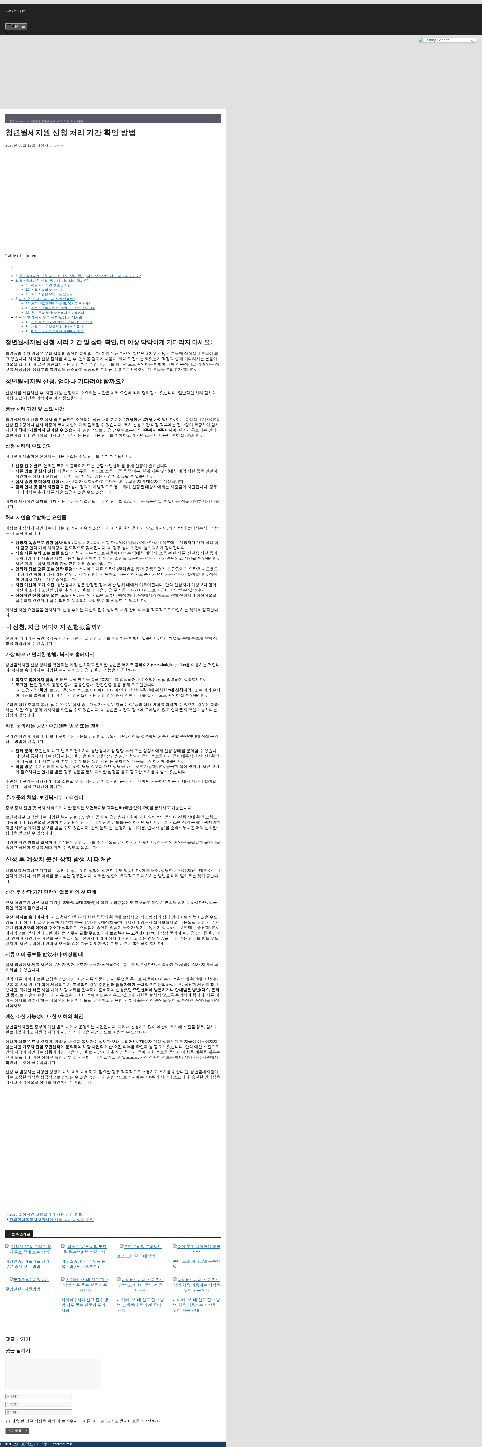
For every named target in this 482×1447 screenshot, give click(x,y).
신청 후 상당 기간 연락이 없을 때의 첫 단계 (62, 322)
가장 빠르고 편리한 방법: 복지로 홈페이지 (61, 303)
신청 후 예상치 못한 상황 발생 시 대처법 (50, 317)
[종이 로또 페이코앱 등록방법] (197, 1252)
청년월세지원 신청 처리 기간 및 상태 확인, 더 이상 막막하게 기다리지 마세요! (80, 276)
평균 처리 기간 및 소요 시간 (51, 285)
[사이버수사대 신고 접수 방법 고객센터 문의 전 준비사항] (141, 1291)
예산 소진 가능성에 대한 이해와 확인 (57, 331)
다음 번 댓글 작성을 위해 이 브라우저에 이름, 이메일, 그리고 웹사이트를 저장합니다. (86, 1421)
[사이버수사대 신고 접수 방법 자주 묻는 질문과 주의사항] (85, 1291)
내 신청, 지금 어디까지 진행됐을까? (47, 299)
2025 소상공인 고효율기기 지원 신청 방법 (46, 1214)
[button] (9, 32)
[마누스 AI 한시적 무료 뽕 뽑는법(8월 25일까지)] (85, 1252)
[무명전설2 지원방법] (29, 1280)
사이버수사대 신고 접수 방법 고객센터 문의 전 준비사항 (140, 1305)
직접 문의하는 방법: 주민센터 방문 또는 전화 (63, 308)
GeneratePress (61, 1444)
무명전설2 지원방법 (22, 1289)
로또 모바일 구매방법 (136, 1256)
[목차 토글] (9, 267)
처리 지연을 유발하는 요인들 (52, 294)
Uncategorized (21, 121)
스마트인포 (15, 11)
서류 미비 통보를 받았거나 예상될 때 (57, 326)
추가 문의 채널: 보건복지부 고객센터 (57, 313)
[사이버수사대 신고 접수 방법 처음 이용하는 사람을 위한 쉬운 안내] (197, 1291)
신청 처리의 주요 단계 (47, 290)
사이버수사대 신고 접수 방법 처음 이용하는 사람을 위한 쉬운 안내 (196, 1305)
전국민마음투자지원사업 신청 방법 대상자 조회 (51, 1220)
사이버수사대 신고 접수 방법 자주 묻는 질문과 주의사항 (84, 1305)
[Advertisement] (113, 72)
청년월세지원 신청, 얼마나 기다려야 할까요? (54, 281)
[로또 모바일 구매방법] (141, 1247)
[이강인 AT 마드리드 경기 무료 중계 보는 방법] (29, 1252)
